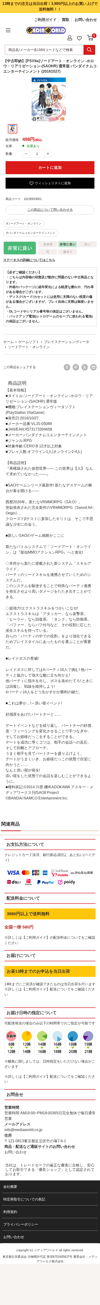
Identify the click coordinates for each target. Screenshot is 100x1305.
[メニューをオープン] (8, 30)
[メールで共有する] (93, 367)
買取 (65, 20)
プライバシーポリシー (20, 1224)
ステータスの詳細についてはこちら (29, 260)
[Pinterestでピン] (76, 367)
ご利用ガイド (45, 20)
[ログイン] (69, 37)
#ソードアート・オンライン (23, 223)
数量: (9, 154)
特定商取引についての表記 (24, 1199)
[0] (90, 38)
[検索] (89, 50)
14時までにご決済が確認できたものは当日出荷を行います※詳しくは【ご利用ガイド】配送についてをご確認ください (49, 989)
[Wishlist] (79, 38)
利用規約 (10, 1212)
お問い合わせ (86, 20)
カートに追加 (50, 168)
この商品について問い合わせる (50, 209)
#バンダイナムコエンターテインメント (30, 232)
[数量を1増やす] (47, 153)
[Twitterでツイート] (84, 367)
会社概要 (10, 1187)
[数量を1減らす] (26, 153)
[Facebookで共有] (67, 367)
